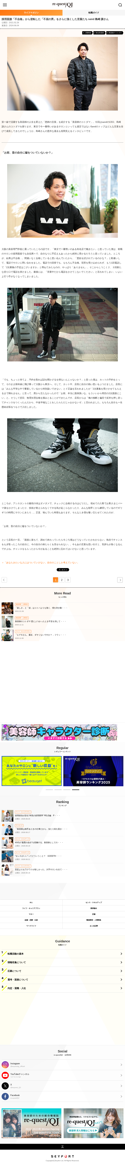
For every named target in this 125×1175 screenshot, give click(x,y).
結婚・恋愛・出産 (31, 920)
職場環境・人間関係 (93, 920)
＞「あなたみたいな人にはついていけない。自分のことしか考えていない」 (40, 562)
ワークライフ (31, 926)
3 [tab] (66, 790)
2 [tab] (58, 790)
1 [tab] (49, 790)
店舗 (93, 914)
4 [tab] (75, 790)
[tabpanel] (32, 771)
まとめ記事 (94, 926)
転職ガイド (94, 12)
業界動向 (93, 908)
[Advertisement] (62, 685)
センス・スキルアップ (94, 902)
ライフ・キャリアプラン (31, 908)
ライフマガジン (31, 12)
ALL (31, 902)
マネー (31, 914)
